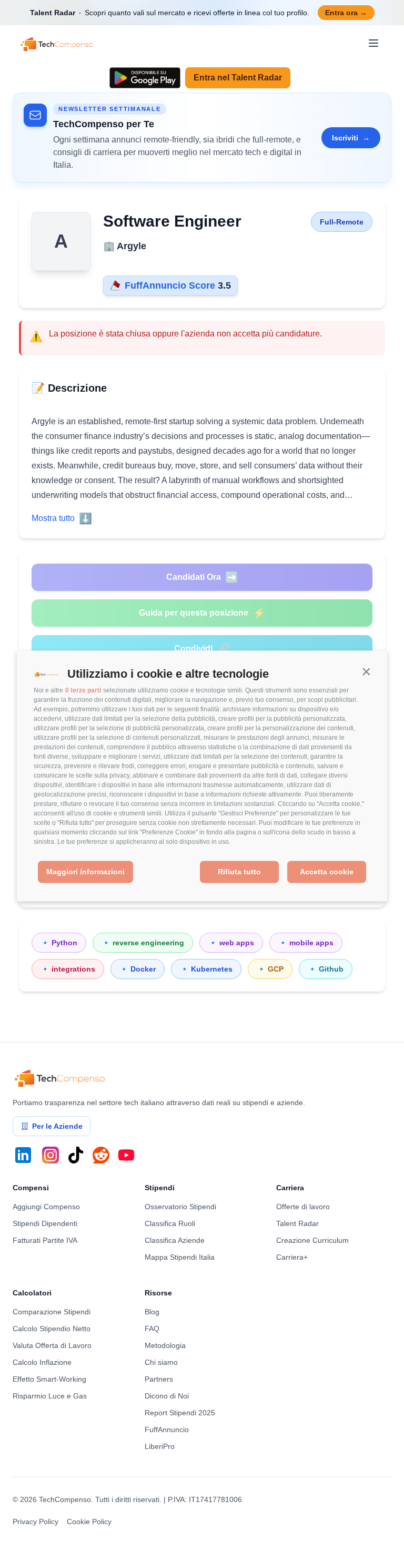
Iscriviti (351, 138)
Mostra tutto (62, 518)
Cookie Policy (89, 1521)
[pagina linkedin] (23, 1155)
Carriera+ (292, 1257)
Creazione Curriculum (312, 1240)
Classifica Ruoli (170, 1223)
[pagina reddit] (101, 1155)
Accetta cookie (327, 871)
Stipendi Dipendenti (45, 1223)
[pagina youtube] (126, 1155)
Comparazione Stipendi (51, 1312)
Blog (152, 1312)
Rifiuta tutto (239, 871)
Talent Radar (297, 1223)
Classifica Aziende (175, 1240)
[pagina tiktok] (75, 1155)
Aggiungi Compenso (46, 1206)
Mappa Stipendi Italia (180, 1257)
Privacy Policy (35, 1521)
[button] (366, 672)
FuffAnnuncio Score (169, 285)
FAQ (152, 1328)
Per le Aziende (57, 1126)
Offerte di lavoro (303, 1206)
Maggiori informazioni (85, 871)
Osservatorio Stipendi (180, 1206)
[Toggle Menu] (373, 43)
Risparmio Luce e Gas (50, 1396)
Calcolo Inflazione (42, 1362)
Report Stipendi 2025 (180, 1412)
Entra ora (346, 12)
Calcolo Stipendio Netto (51, 1328)
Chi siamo (161, 1362)
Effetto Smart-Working (49, 1379)
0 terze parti (83, 690)
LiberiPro (160, 1446)
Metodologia (165, 1345)
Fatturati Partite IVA (45, 1240)
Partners (159, 1379)
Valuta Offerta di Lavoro (52, 1345)
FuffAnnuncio (167, 1429)
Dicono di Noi (167, 1396)
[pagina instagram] (50, 1155)
